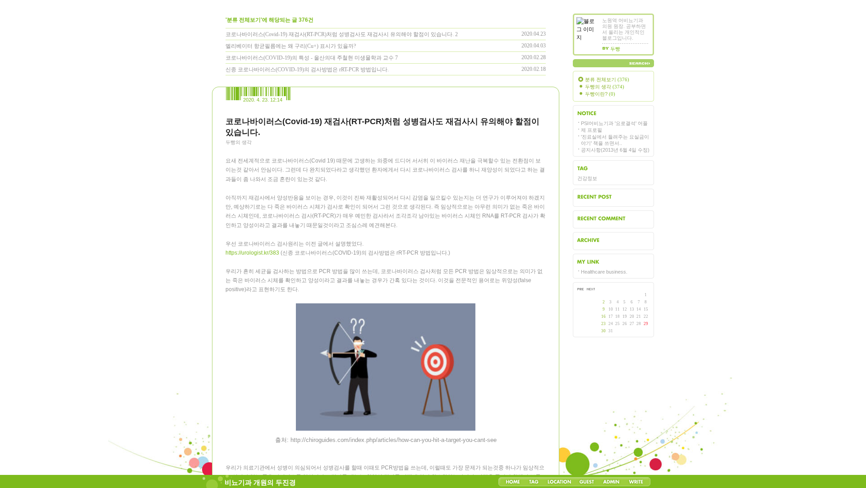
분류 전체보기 (607, 79)
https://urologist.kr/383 (252, 253)
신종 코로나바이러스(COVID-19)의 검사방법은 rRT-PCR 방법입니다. (307, 69)
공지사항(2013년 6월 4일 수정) (615, 150)
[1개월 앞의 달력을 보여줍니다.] (581, 291)
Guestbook (586, 481)
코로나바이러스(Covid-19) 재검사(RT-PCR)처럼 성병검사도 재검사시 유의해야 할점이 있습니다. (340, 34)
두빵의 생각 (239, 142)
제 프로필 (591, 130)
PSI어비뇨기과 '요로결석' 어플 (614, 123)
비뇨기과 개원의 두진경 (260, 482)
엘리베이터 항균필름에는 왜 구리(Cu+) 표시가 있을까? (291, 46)
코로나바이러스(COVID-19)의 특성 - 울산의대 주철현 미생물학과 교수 (310, 58)
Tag (534, 481)
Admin (611, 481)
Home (512, 481)
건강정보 (587, 178)
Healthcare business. (604, 271)
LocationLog (558, 481)
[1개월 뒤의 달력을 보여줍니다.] (590, 291)
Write (636, 481)
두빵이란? (600, 94)
